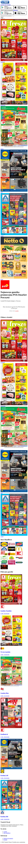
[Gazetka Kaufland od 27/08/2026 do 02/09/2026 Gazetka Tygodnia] (11, 604)
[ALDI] (14, 234)
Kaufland (3, 62)
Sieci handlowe (6, 833)
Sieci (5, 4)
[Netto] (14, 278)
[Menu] (4, 18)
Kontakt (9, 4)
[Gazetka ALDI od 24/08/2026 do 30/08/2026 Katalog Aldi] (11, 809)
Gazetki (2, 4)
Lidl (1, 192)
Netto (2, 279)
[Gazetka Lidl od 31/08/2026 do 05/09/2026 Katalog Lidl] (11, 768)
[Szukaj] (2, 18)
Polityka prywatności (8, 838)
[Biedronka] (14, 104)
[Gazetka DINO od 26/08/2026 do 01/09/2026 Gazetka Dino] (11, 686)
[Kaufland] (14, 60)
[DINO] (14, 147)
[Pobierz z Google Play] (7, 9)
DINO (2, 149)
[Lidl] (14, 191)
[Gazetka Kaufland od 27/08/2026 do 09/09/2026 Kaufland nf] (11, 727)
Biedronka (15, 10)
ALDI (2, 236)
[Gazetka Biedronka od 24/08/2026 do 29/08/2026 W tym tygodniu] (11, 645)
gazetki (16, 311)
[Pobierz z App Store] (20, 9)
